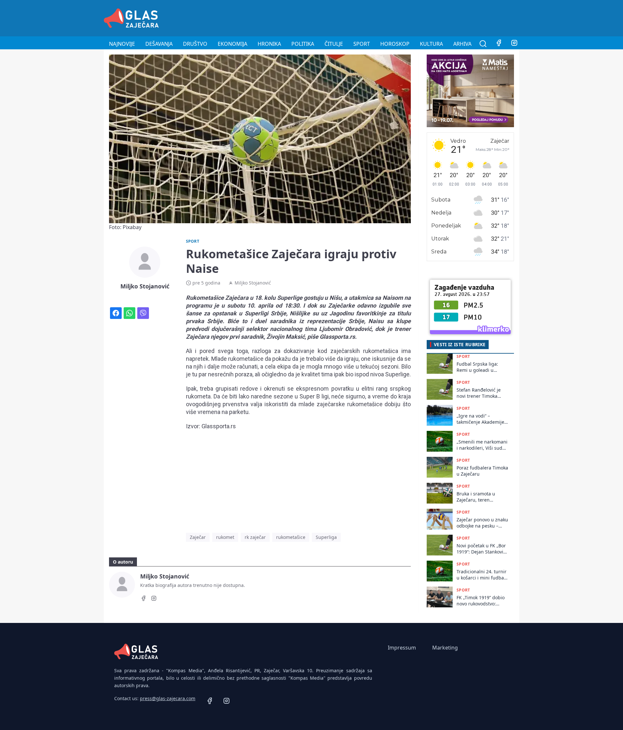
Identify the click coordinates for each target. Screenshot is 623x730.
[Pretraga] (483, 43)
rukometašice (290, 537)
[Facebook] (498, 43)
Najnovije (122, 43)
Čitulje (333, 43)
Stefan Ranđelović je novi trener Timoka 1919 (479, 393)
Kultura (431, 43)
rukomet (225, 537)
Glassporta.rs (219, 426)
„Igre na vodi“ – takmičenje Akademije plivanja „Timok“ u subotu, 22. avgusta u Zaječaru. (480, 419)
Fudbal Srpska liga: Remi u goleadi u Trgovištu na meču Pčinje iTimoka (477, 367)
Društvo (195, 43)
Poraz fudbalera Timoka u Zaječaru (482, 471)
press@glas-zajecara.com (167, 698)
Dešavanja (159, 43)
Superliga (326, 537)
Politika (302, 43)
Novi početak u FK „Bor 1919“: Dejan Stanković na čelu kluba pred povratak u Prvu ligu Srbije (481, 548)
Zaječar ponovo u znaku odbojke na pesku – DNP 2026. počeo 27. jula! (482, 523)
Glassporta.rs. (338, 336)
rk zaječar (255, 537)
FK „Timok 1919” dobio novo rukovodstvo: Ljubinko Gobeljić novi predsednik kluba (481, 600)
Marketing (445, 647)
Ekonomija (232, 43)
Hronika (269, 43)
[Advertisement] (401, 17)
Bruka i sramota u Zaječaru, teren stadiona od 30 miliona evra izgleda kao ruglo (481, 497)
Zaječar (198, 537)
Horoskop (394, 43)
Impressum (402, 647)
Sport (361, 43)
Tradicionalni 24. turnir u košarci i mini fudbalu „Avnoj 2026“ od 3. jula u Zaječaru (482, 574)
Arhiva (462, 43)
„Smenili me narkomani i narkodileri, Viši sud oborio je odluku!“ (482, 445)
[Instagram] (514, 43)
